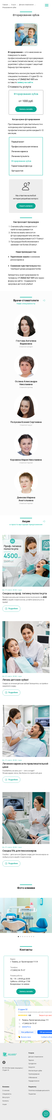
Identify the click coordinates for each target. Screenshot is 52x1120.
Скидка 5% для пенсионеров (19, 850)
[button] (26, 109)
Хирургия (31, 1067)
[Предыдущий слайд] (2, 915)
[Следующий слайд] (49, 915)
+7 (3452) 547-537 (26, 79)
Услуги (13, 5)
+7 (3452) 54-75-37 (17, 970)
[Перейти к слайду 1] (18, 936)
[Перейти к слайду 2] (20, 936)
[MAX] (3, 1062)
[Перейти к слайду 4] (24, 936)
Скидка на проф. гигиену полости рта (24, 593)
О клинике (5, 1090)
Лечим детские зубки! (15, 679)
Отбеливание (32, 1077)
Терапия (31, 1060)
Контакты (5, 1101)
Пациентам (32, 1094)
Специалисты (6, 1094)
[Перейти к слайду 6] (29, 936)
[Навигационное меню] (46, 5)
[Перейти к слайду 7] (31, 936)
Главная (5, 5)
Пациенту (32, 1087)
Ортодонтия (17, 170)
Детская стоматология (26, 5)
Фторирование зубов (9, 7)
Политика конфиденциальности (38, 1090)
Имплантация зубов (35, 1071)
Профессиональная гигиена (24, 146)
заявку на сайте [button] (25, 82)
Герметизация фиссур (21, 166)
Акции (4, 1104)
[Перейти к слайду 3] (22, 936)
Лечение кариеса (19, 151)
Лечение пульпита (20, 156)
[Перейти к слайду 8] (33, 936)
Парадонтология (33, 1081)
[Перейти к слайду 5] (27, 936)
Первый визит (17, 141)
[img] (44, 300)
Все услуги (6, 1097)
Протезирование (33, 1074)
